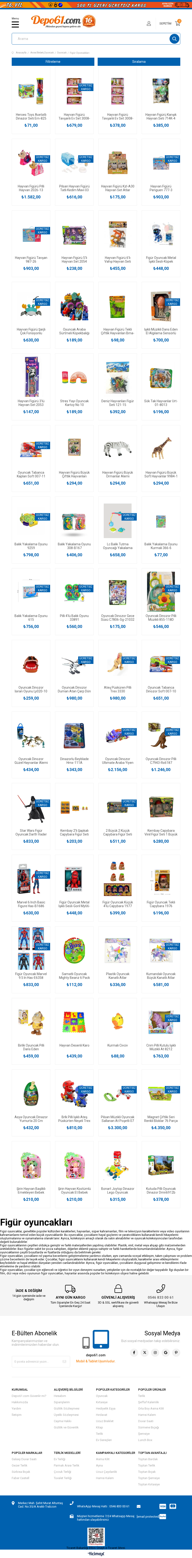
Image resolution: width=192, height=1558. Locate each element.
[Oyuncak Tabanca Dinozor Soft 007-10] (161, 664)
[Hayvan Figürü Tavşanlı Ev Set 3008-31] (74, 91)
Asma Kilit (103, 1459)
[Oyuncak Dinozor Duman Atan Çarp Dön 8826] (74, 664)
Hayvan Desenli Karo (74, 1045)
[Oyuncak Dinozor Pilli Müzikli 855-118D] (161, 592)
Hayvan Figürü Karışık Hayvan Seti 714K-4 (161, 116)
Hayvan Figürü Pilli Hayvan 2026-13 (31, 188)
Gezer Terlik (19, 1465)
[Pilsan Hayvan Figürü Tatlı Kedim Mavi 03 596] (74, 163)
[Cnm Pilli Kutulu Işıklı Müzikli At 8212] (161, 1022)
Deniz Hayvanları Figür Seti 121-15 (117, 403)
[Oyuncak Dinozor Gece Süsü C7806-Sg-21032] (118, 592)
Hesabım (60, 1396)
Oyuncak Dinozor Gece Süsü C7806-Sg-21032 (117, 617)
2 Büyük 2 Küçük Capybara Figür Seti (117, 832)
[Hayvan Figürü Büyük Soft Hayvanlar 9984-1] (161, 449)
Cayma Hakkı (62, 1421)
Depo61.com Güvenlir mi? (29, 1396)
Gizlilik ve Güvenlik (66, 1427)
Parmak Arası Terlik (66, 1465)
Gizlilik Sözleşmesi (66, 1408)
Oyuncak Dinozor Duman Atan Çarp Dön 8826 (74, 689)
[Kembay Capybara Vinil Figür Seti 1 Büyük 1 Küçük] (161, 807)
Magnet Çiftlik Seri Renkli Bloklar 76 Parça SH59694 (161, 1119)
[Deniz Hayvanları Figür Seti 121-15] (118, 378)
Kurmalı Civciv (117, 1045)
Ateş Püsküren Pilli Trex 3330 (117, 689)
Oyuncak (102, 1396)
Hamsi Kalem (147, 1415)
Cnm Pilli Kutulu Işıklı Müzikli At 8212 (161, 1047)
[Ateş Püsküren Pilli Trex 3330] (118, 664)
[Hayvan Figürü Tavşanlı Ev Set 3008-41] (118, 91)
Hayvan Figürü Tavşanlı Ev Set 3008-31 (74, 116)
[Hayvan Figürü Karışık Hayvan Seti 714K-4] (161, 91)
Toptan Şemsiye (149, 1478)
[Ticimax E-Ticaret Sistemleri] (96, 1554)
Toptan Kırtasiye (149, 1484)
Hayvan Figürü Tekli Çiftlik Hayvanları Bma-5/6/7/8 (117, 331)
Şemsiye (144, 1433)
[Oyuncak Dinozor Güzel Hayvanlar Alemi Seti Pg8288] (31, 736)
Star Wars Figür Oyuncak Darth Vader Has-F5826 (31, 832)
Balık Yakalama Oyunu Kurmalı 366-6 (160, 546)
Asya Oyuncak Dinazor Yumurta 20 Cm (31, 1119)
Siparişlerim (62, 1402)
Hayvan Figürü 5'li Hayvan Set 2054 (74, 259)
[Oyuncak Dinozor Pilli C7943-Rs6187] (161, 736)
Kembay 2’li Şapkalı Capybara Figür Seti (74, 832)
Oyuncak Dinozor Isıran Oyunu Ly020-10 (31, 689)
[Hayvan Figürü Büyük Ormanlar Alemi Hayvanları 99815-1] (118, 449)
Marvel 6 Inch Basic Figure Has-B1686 (31, 904)
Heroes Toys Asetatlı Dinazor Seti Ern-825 (31, 116)
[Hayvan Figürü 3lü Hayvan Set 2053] (31, 378)
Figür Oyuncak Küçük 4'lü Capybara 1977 (118, 904)
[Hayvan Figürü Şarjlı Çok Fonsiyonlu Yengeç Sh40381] (31, 306)
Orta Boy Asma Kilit (151, 1408)
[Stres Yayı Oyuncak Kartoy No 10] (74, 378)
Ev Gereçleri (104, 1440)
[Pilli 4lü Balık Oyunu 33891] (74, 592)
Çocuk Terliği (62, 1471)
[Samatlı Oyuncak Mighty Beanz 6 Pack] (74, 950)
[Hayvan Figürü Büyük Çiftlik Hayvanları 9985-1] (74, 449)
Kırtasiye (101, 1402)
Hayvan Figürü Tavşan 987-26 (31, 259)
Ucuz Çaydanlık (106, 1471)
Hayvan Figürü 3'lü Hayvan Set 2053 (31, 403)
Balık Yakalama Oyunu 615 (31, 617)
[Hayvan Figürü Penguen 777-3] (161, 163)
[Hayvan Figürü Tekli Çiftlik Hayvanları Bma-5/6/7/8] (118, 306)
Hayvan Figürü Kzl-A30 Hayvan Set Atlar (117, 188)
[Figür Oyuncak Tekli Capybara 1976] (161, 879)
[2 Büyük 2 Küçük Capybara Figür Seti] (118, 807)
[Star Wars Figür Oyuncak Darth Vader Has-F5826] (31, 807)
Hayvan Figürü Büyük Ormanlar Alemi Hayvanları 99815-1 (117, 474)
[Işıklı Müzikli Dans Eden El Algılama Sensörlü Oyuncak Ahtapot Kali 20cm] (161, 306)
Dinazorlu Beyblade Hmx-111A (74, 761)
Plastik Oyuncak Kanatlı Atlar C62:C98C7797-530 (117, 976)
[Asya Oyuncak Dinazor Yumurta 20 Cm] (31, 1094)
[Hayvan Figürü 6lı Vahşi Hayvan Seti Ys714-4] (118, 234)
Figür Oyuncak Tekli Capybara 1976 (161, 904)
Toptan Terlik (146, 1465)
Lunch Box (145, 1440)
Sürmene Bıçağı (148, 1427)
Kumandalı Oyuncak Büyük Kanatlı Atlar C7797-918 (161, 976)
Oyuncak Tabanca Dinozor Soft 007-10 (161, 689)
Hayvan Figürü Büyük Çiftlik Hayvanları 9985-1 (74, 474)
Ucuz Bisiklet (105, 1421)
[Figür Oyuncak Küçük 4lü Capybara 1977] (118, 879)
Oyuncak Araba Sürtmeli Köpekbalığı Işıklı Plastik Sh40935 (74, 331)
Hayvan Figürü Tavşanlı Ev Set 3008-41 (117, 116)
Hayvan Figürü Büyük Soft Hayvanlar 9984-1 (161, 474)
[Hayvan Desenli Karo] (74, 1022)
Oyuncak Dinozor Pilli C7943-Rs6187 (161, 761)
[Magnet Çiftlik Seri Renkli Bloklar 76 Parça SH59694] (161, 1094)
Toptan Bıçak (147, 1471)
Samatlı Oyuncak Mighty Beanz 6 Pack (74, 976)
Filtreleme (53, 61)
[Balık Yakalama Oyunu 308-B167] (74, 521)
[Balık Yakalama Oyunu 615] (31, 592)
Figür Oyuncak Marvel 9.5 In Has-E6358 (31, 976)
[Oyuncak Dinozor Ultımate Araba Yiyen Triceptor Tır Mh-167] (118, 736)
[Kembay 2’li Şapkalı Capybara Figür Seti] (74, 807)
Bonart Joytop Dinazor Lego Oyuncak (117, 1190)
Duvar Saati (145, 1421)
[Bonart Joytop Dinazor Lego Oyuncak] (118, 1165)
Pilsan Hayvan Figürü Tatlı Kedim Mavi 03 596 (74, 188)
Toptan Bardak (148, 1459)
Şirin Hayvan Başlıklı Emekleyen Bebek (31, 1190)
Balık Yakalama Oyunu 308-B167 (74, 546)
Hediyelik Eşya (105, 1408)
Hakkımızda (20, 1402)
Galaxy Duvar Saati (24, 1459)
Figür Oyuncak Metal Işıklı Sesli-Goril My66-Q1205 (74, 904)
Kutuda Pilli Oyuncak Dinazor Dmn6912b (161, 1190)
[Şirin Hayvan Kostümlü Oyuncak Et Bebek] (74, 1165)
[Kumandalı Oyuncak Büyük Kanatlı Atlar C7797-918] (161, 950)
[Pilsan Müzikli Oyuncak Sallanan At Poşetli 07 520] (118, 1094)
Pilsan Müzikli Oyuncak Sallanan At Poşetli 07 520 (117, 1119)
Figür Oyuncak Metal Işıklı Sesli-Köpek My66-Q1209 (161, 259)
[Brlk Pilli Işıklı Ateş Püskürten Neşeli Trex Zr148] (74, 1094)
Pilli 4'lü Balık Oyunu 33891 (74, 617)
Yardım (16, 1408)
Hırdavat (101, 1415)
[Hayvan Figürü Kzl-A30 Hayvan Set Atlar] (118, 163)
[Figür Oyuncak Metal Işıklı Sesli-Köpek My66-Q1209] (161, 234)
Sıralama (139, 61)
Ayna (99, 1465)
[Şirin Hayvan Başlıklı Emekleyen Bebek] (31, 1165)
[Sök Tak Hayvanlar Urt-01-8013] (161, 378)
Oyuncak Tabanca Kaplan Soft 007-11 (31, 474)
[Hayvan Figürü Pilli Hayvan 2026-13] (31, 163)
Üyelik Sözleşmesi (66, 1415)
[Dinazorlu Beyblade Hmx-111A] (74, 736)
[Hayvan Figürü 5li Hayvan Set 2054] (74, 234)
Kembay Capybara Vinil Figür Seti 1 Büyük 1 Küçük (160, 832)
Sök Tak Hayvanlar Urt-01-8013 (161, 403)
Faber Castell (20, 1478)
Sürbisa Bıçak (21, 1471)
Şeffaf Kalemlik (148, 1402)
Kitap (99, 1427)
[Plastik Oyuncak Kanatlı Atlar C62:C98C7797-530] (118, 950)
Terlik (99, 1433)
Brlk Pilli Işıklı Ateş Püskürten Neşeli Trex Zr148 (74, 1119)
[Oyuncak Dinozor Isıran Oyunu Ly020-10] (31, 664)
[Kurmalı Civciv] (118, 1022)
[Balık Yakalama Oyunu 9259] (31, 521)
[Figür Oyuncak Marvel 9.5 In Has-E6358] (31, 950)
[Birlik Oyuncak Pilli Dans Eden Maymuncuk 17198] (31, 1022)
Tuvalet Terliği (63, 1478)
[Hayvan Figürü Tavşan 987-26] (31, 234)
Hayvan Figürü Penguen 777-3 (161, 188)
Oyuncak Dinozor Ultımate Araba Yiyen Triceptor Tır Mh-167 (117, 761)
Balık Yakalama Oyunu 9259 (31, 546)
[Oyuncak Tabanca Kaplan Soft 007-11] (31, 449)
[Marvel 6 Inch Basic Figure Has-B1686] (31, 879)
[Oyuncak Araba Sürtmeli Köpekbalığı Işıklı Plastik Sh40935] (74, 306)
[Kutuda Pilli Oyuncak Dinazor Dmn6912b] (161, 1165)
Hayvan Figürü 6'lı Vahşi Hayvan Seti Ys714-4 (117, 259)
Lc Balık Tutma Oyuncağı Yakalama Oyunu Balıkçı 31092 (118, 546)
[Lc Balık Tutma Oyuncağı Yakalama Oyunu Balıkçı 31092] (118, 521)
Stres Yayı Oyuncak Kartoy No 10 (74, 403)
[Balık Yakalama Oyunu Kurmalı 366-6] (161, 521)
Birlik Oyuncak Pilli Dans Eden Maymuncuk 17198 (31, 1047)
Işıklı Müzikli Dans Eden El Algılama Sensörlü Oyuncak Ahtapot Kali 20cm (161, 331)
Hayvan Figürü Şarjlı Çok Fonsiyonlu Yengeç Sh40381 (31, 331)
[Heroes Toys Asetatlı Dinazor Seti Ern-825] (31, 91)
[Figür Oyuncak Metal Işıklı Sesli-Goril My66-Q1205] (74, 879)
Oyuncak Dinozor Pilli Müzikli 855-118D (161, 617)
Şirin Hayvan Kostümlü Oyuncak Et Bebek (74, 1190)
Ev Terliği (59, 1459)
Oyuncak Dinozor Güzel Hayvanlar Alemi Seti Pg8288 (31, 761)
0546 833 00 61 (161, 1297)
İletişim (17, 1415)
